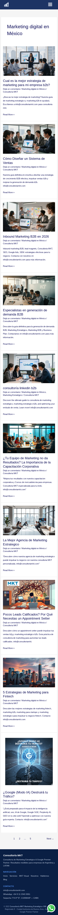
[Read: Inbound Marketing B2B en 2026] (29, 217)
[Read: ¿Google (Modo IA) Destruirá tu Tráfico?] (29, 761)
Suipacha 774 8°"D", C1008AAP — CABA (20, 898)
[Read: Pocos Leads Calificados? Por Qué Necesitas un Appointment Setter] (29, 594)
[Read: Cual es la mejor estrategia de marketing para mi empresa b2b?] (29, 61)
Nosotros (34, 876)
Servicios (13, 876)
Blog (5, 879)
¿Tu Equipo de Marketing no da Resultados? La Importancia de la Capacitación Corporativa (27, 462)
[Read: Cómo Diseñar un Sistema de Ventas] (29, 139)
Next (50, 839)
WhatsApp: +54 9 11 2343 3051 (16, 894)
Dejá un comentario (11, 89)
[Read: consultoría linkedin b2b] (29, 368)
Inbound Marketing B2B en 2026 (26, 236)
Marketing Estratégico (12, 395)
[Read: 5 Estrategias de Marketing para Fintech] (29, 672)
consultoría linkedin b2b (19, 388)
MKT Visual (24, 876)
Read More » (8, 114)
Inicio (5, 876)
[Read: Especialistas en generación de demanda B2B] (29, 290)
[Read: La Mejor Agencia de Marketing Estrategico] (29, 520)
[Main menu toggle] (50, 4)
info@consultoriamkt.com (14, 890)
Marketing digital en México (34, 89)
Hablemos (44, 876)
